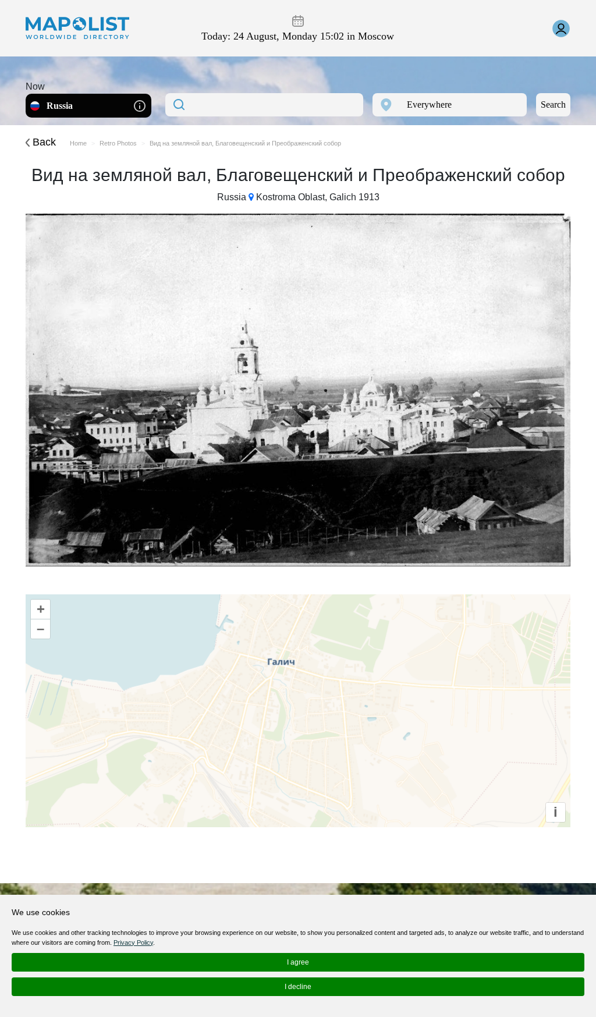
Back (43, 142)
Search (553, 104)
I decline (298, 987)
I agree (298, 962)
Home (78, 143)
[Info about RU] (140, 105)
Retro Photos (118, 143)
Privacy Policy (133, 942)
